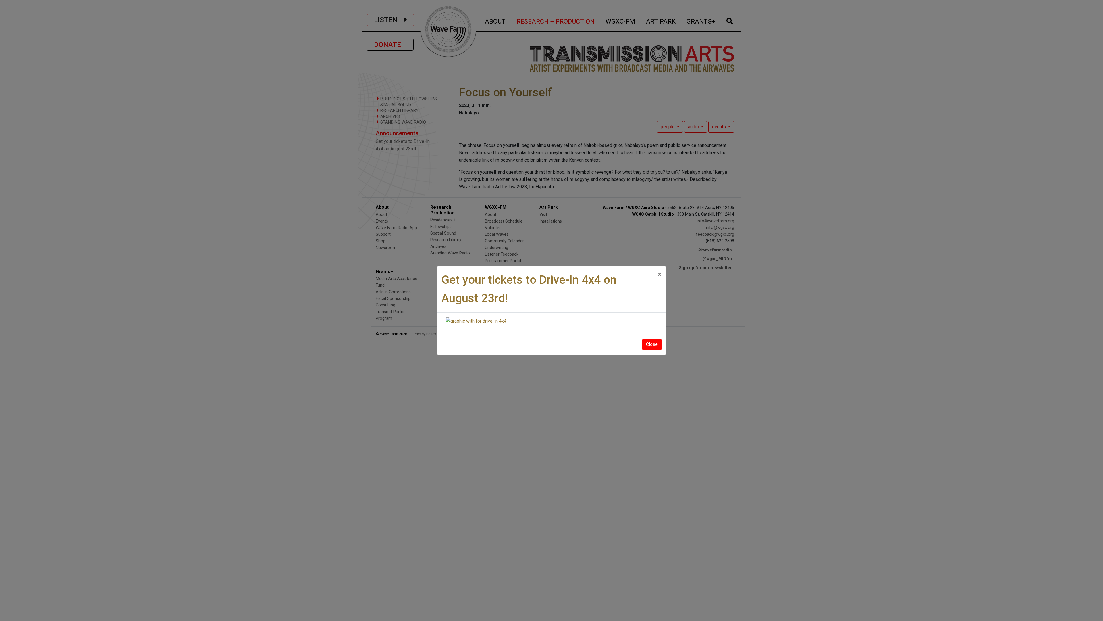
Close (652, 344)
